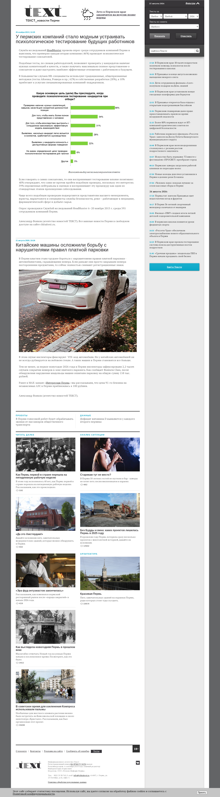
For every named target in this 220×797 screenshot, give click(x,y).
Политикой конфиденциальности (34, 794)
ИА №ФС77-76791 (78, 764)
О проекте (21, 751)
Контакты (35, 751)
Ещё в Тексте (174, 266)
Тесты (96, 751)
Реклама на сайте (53, 751)
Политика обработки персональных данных (67, 782)
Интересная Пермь (57, 382)
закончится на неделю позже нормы (116, 16)
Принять (202, 792)
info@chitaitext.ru (81, 775)
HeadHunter (54, 50)
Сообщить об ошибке (77, 751)
